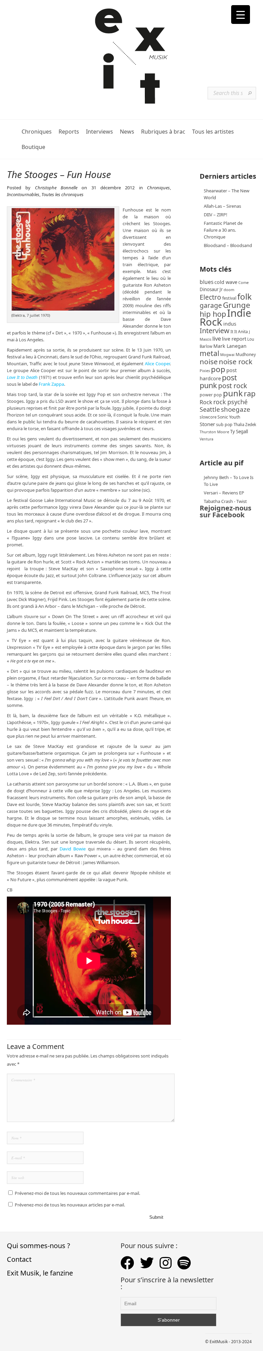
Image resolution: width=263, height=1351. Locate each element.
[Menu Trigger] (240, 14)
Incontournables (23, 194)
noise (209, 361)
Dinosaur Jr (211, 289)
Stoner (207, 424)
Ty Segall (239, 431)
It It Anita (239, 332)
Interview (214, 330)
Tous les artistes (213, 131)
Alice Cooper (157, 363)
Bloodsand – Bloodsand (228, 245)
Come (243, 282)
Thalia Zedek (245, 424)
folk (244, 296)
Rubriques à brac (163, 131)
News (127, 131)
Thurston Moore (214, 431)
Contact (19, 1259)
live (216, 338)
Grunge (236, 305)
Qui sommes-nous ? (38, 1245)
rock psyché (230, 402)
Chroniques (37, 131)
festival (229, 298)
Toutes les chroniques (62, 194)
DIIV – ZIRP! (215, 214)
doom (229, 289)
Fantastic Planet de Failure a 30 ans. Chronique (223, 230)
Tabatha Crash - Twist (225, 501)
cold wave (225, 282)
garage (211, 305)
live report (234, 338)
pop (218, 369)
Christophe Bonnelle (56, 188)
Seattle (210, 409)
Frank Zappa (51, 384)
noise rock (235, 361)
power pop (211, 395)
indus (229, 323)
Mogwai (227, 354)
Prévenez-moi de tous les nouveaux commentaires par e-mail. (77, 1193)
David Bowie (73, 849)
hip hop (213, 314)
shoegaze (235, 409)
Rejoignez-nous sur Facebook (225, 511)
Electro (210, 297)
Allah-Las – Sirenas (222, 206)
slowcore (208, 417)
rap (249, 393)
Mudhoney (246, 354)
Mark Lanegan (230, 346)
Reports (69, 131)
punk (233, 393)
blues (206, 282)
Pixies (205, 370)
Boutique (33, 147)
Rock (206, 402)
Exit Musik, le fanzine (40, 1273)
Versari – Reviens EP (224, 493)
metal (209, 353)
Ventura (206, 439)
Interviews (99, 131)
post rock (232, 385)
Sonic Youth (228, 417)
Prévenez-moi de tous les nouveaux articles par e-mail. (70, 1205)
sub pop (224, 424)
